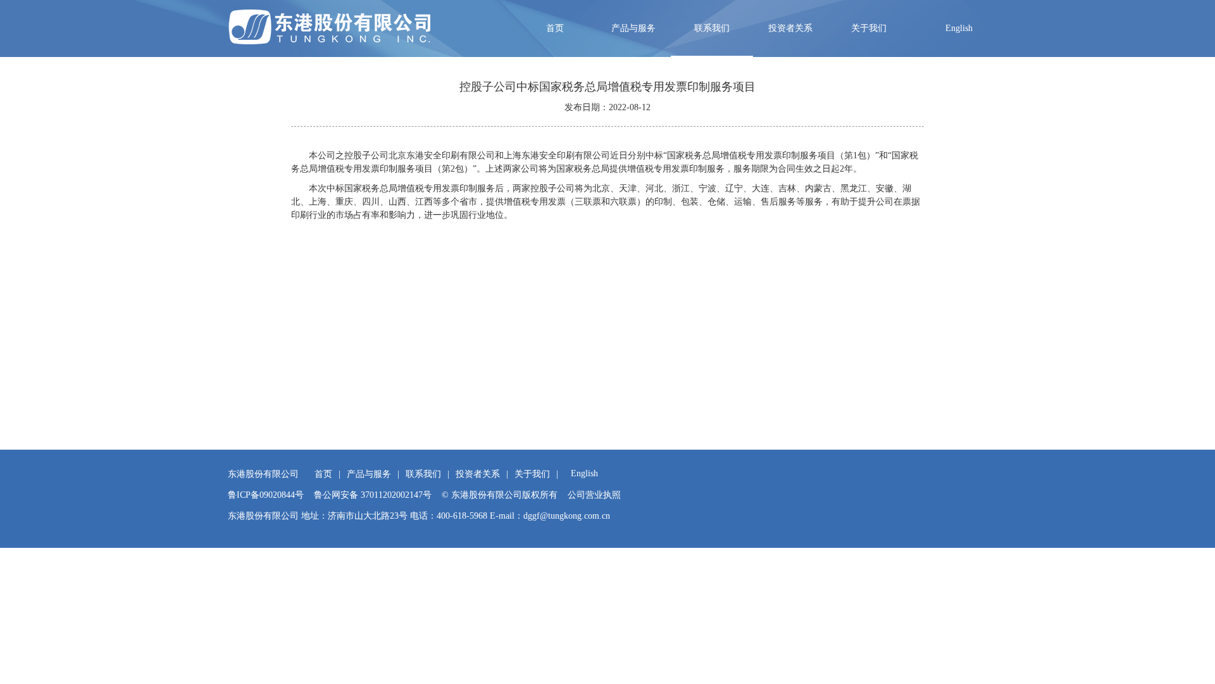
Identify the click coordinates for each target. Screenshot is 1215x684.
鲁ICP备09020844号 (266, 495)
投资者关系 (790, 28)
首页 (555, 28)
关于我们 (869, 28)
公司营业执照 (594, 495)
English (959, 28)
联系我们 (712, 28)
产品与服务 (633, 28)
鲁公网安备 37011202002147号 (373, 495)
